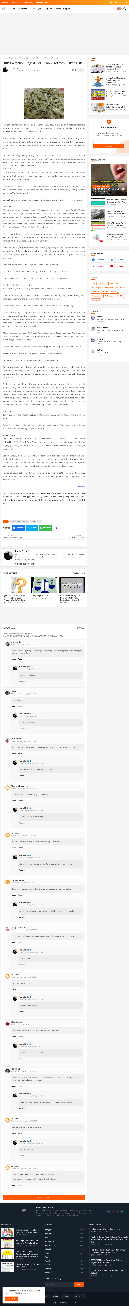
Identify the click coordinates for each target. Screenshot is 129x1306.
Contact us (15, 3)
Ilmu (33, 522)
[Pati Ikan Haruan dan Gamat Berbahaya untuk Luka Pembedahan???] (98, 214)
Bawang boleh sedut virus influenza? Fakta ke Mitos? (27, 1242)
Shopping (64, 1249)
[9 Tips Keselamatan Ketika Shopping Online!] (98, 238)
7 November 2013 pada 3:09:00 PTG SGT (24, 644)
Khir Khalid (16, 1069)
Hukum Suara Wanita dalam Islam (105, 1229)
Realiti (119, 296)
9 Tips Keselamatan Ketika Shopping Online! (116, 236)
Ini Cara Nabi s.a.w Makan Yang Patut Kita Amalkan (26, 1231)
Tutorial (64, 1269)
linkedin (120, 260)
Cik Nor (14, 691)
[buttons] (110, 3)
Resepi (58, 9)
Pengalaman (96, 296)
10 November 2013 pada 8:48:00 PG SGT (31, 1143)
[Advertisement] (64, 33)
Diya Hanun (16, 739)
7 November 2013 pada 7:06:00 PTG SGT (24, 930)
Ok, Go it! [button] (11, 1299)
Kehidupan (114, 283)
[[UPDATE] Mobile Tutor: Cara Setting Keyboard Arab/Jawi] (98, 226)
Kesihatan (109, 288)
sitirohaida (16, 642)
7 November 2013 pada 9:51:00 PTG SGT (24, 1024)
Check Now (19, 1293)
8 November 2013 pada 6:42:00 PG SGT (31, 763)
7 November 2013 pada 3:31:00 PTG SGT (23, 741)
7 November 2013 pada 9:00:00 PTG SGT (24, 977)
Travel (64, 1257)
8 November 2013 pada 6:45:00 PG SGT (31, 1046)
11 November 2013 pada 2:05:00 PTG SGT (24, 1168)
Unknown (15, 833)
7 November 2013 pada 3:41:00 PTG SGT (24, 788)
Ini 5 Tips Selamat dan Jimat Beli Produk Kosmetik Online (115, 67)
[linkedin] (32, 564)
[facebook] (16, 564)
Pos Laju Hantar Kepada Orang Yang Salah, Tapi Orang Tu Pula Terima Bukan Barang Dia (116, 203)
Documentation (41, 3)
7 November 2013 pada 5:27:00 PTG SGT (24, 883)
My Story (114, 292)
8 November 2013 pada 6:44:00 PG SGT (31, 952)
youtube (120, 266)
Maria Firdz (21, 551)
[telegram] (20, 564)
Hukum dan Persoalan (19, 522)
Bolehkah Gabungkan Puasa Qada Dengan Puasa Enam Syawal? (70, 598)
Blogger (66, 9)
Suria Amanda (17, 880)
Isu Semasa (64, 1241)
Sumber (81, 486)
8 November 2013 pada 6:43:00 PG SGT (31, 858)
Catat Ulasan (44, 1197)
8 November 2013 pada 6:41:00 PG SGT (31, 669)
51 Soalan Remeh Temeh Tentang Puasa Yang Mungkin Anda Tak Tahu (15, 598)
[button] (119, 8)
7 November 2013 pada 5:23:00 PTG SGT (24, 835)
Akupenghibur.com (19, 786)
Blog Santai (16, 1022)
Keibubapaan (97, 288)
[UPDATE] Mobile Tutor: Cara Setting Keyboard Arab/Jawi (116, 225)
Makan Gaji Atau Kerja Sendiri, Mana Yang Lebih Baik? (115, 80)
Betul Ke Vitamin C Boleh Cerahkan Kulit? (115, 106)
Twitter (33, 528)
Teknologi (96, 300)
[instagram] (29, 564)
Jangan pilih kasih (40, 596)
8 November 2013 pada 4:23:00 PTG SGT (24, 1121)
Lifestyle (37, 9)
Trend (64, 1261)
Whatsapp (47, 528)
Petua (64, 1245)
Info (16, 58)
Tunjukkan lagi (79, 573)
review (64, 1273)
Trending (64, 1265)
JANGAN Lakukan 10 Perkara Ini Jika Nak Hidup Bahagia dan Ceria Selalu (27, 1253)
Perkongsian (109, 296)
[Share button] (56, 528)
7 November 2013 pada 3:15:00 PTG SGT (24, 694)
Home (12, 9)
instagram (101, 266)
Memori (105, 292)
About (55, 1296)
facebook (101, 260)
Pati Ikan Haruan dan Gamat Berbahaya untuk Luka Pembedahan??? (116, 213)
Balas (14, 659)
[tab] (13, 8)
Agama (49, 9)
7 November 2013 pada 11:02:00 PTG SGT (24, 1071)
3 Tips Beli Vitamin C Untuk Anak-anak (27, 1265)
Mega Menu (23, 9)
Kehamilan (102, 283)
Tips (64, 1253)
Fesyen (64, 1234)
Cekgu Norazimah (19, 927)
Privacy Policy (27, 3)
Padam (20, 659)
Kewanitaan (120, 288)
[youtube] (24, 564)
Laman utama (8, 58)
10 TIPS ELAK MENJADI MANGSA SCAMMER (115, 92)
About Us (5, 3)
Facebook (20, 528)
